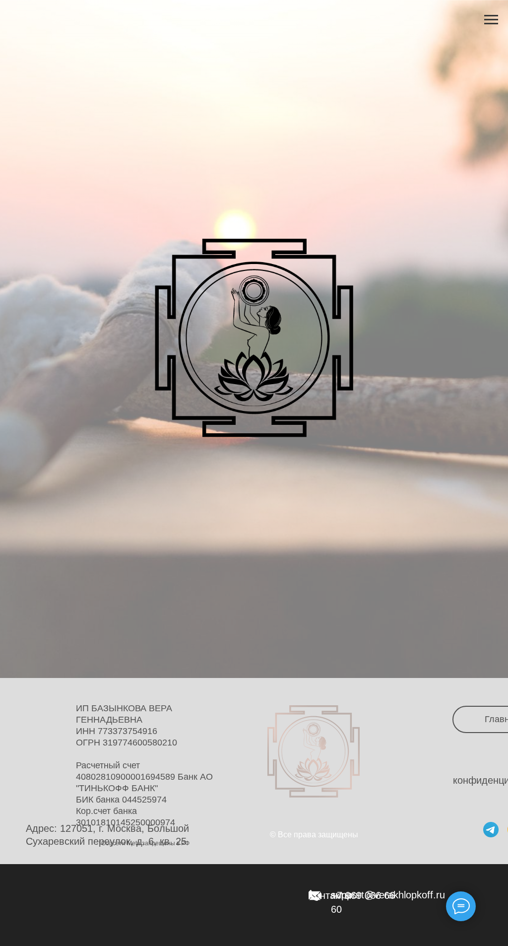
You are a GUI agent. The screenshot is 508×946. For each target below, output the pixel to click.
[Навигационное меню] (491, 20)
